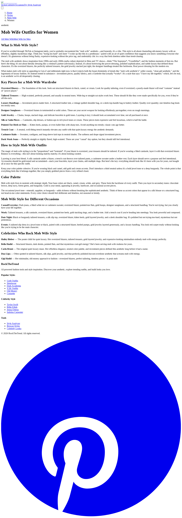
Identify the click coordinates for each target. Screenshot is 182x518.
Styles (4, 5)
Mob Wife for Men (22, 39)
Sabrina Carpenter (15, 312)
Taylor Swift (12, 304)
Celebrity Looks (14, 328)
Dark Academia (14, 286)
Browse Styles (13, 326)
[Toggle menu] (2, 7)
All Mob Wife (7, 39)
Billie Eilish (12, 307)
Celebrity (11, 5)
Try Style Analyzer (32, 5)
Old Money (12, 291)
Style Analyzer (13, 323)
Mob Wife (11, 18)
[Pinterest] (91, 515)
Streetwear (11, 283)
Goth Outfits (12, 281)
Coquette (11, 293)
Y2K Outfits (12, 288)
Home (9, 12)
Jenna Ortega (13, 309)
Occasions (19, 5)
